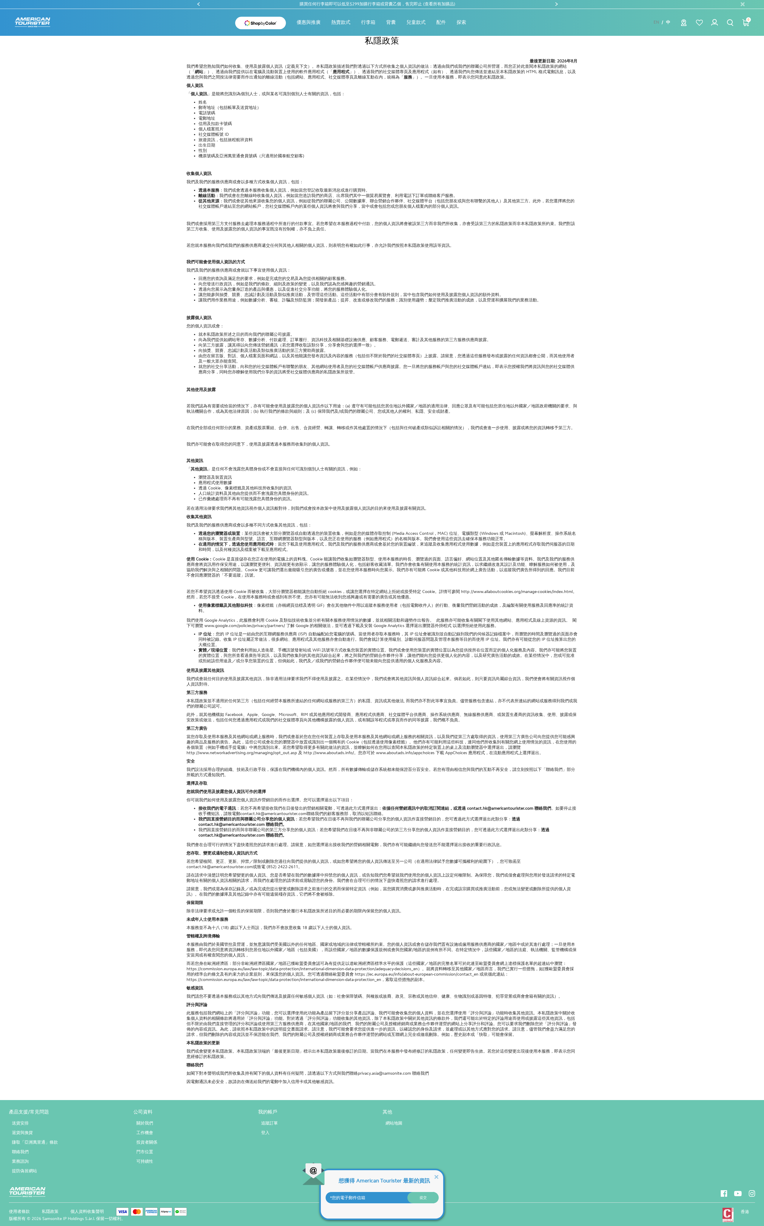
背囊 (391, 22)
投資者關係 (146, 1142)
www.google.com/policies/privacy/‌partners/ (244, 625)
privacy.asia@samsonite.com (384, 1073)
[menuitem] (308, 22)
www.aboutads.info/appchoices (405, 752)
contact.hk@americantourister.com (500, 808)
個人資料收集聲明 (87, 1211)
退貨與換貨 (22, 1132)
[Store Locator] (683, 24)
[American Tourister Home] (32, 22)
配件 (441, 22)
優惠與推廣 (309, 22)
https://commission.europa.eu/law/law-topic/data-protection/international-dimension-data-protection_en (284, 979)
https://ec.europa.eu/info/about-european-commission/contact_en (416, 974)
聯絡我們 (20, 1151)
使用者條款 (19, 1211)
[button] (341, 22)
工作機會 (144, 1132)
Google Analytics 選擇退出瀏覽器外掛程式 (413, 625)
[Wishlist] (699, 22)
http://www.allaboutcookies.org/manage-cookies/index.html (517, 591)
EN (656, 22)
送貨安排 (20, 1123)
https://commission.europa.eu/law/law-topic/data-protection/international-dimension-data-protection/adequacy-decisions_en (302, 968)
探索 (461, 22)
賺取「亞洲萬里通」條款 (35, 1142)
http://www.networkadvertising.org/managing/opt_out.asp (242, 752)
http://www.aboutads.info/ (329, 752)
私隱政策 (50, 1211)
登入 (265, 1132)
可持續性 (144, 1161)
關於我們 (144, 1123)
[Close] (436, 1176)
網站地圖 (394, 1123)
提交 (423, 1198)
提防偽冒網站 (24, 1170)
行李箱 (368, 22)
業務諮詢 (20, 1161)
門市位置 (144, 1151)
